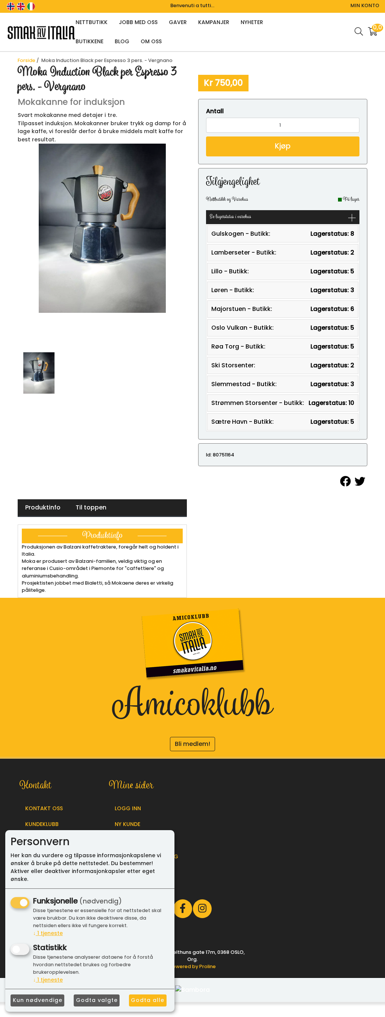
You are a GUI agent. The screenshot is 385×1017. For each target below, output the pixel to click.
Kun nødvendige (37, 1000)
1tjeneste (48, 933)
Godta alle (147, 1000)
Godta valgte (97, 1000)
